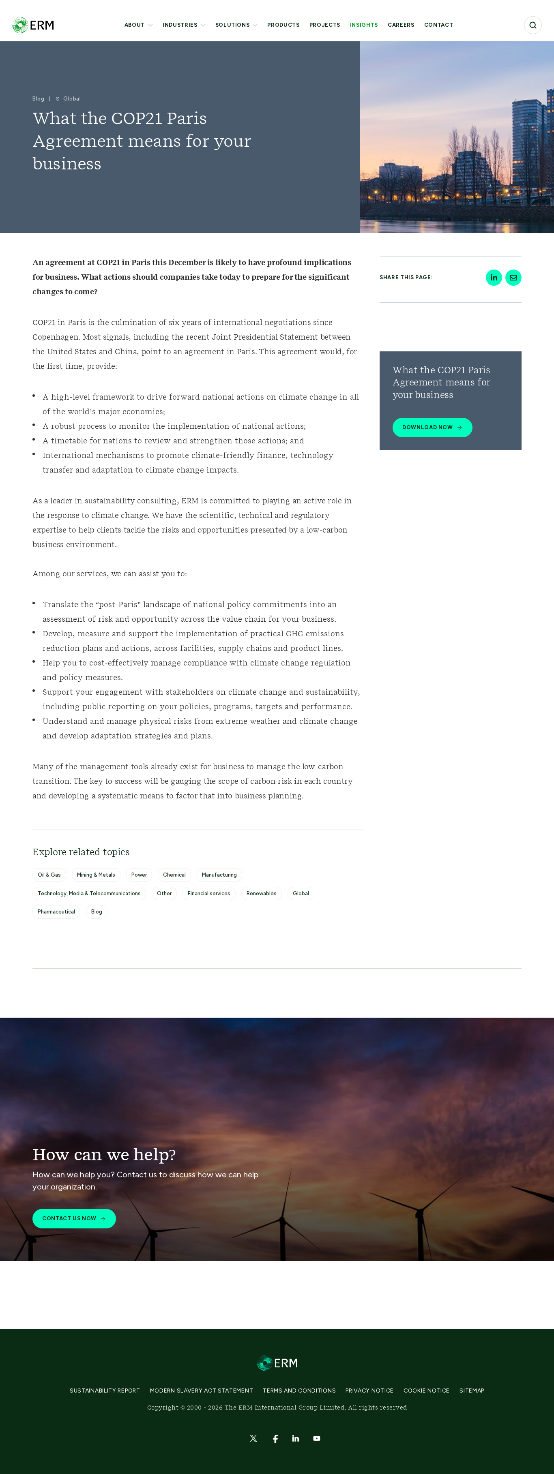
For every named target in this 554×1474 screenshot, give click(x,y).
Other (164, 893)
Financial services (209, 893)
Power (139, 875)
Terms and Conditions (299, 1390)
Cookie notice (427, 1390)
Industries (180, 25)
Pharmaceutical (56, 912)
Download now (427, 427)
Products (283, 25)
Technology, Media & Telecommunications (89, 893)
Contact (438, 25)
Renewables (262, 893)
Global (301, 893)
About (135, 25)
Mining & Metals (96, 875)
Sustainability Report (105, 1390)
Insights (364, 25)
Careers (401, 25)
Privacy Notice (370, 1390)
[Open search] (533, 25)
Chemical (174, 875)
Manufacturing (219, 875)
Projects (324, 25)
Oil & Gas (49, 875)
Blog (96, 912)
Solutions (232, 25)
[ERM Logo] (33, 25)
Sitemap (472, 1390)
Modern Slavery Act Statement (201, 1390)
